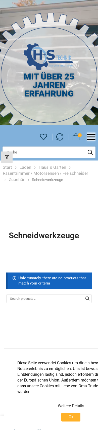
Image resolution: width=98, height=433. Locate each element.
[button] (43, 137)
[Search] (87, 298)
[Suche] (90, 152)
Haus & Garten (52, 167)
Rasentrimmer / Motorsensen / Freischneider (45, 173)
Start (7, 167)
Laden (25, 167)
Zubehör (17, 179)
